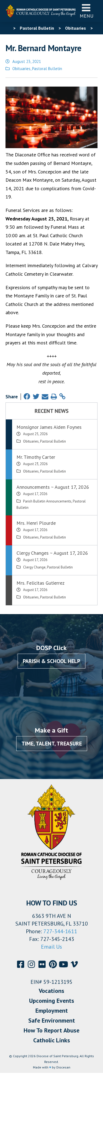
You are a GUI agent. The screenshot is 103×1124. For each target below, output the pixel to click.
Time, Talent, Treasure (51, 743)
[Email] (45, 396)
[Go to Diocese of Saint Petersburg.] (7, 28)
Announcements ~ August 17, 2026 (52, 487)
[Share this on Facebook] (27, 396)
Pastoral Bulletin (47, 68)
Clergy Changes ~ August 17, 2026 (52, 553)
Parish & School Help (51, 661)
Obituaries (21, 68)
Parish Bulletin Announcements (47, 501)
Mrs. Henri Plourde (36, 523)
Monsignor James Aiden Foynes (49, 427)
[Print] (54, 396)
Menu (86, 16)
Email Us (51, 946)
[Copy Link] (62, 396)
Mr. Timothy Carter (35, 457)
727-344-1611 (60, 931)
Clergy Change (34, 567)
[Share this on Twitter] (36, 396)
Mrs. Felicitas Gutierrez (40, 583)
